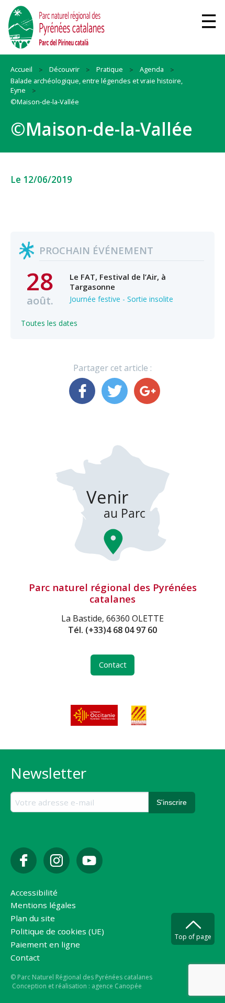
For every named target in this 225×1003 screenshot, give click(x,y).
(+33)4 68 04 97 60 (121, 630)
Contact (113, 665)
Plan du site (32, 918)
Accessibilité (34, 893)
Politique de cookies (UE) (57, 932)
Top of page (193, 936)
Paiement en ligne (45, 945)
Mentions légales (43, 905)
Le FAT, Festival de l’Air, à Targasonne (118, 281)
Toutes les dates (49, 323)
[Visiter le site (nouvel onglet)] (95, 715)
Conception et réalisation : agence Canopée (77, 986)
